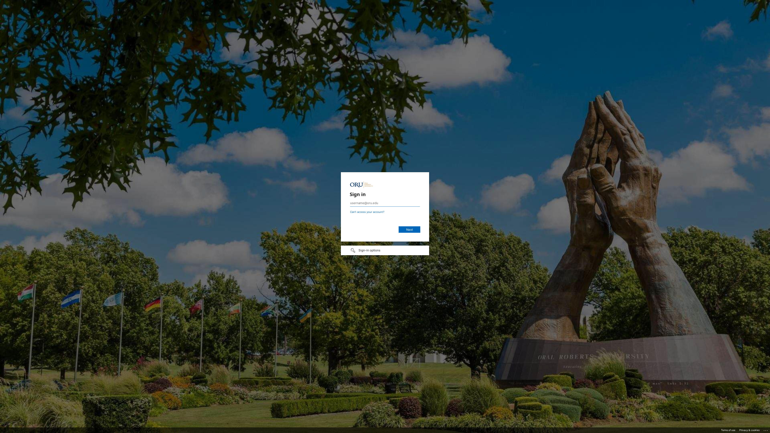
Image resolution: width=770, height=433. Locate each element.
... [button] (766, 430)
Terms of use (728, 430)
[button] (385, 250)
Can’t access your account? (367, 211)
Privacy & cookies (749, 430)
